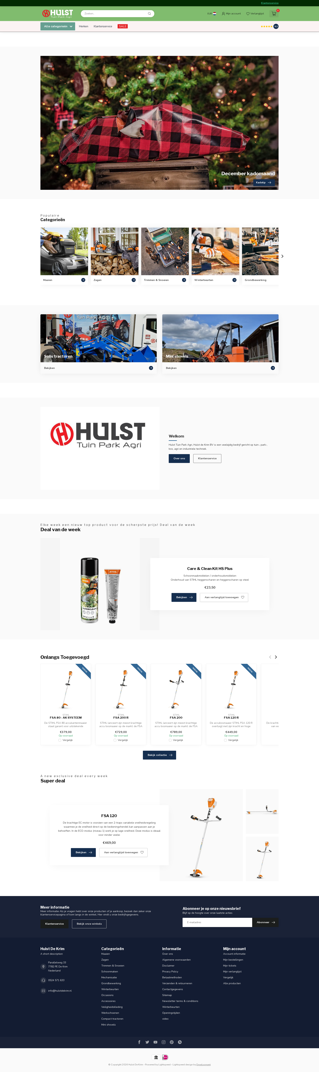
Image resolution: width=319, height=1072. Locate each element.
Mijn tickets (229, 965)
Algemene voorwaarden (176, 960)
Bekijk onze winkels (89, 924)
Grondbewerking (111, 983)
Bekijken (181, 597)
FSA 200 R (120, 717)
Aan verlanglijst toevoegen (222, 597)
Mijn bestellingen (233, 960)
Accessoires (108, 1001)
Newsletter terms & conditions (180, 1001)
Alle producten (232, 983)
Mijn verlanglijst (232, 971)
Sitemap (167, 995)
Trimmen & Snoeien (112, 965)
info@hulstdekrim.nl (60, 991)
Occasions (107, 995)
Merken (83, 26)
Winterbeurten (110, 989)
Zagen (105, 960)
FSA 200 (176, 717)
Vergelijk (68, 740)
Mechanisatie (109, 977)
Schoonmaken (109, 971)
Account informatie (234, 954)
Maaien (105, 954)
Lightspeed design (183, 1064)
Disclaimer (168, 965)
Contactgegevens (172, 989)
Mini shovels (108, 1024)
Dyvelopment (203, 1064)
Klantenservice (270, 3)
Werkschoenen (110, 1013)
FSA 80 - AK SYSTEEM (66, 717)
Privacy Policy (170, 971)
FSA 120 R (231, 717)
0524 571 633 (56, 980)
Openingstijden (171, 1013)
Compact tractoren (112, 1019)
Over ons (179, 458)
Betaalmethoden (172, 977)
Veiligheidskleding (112, 1007)
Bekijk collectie (157, 755)
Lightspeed (164, 1064)
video (165, 1019)
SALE (122, 26)
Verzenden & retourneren (177, 983)
